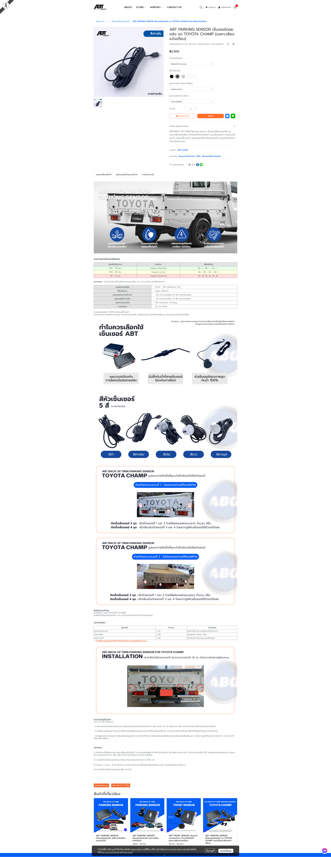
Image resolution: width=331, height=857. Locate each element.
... (108, 21)
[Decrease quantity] (186, 108)
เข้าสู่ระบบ (212, 7)
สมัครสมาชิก (226, 7)
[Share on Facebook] (197, 164)
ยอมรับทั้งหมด (226, 851)
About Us (100, 21)
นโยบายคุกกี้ (128, 852)
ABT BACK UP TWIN (120, 785)
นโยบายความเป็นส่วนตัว (110, 852)
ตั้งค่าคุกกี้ (210, 851)
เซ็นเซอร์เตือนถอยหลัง (121, 21)
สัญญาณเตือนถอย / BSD (190, 156)
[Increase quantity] (196, 108)
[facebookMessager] (324, 850)
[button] (201, 7)
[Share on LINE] (201, 164)
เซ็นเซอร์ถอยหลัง (101, 785)
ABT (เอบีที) (183, 150)
